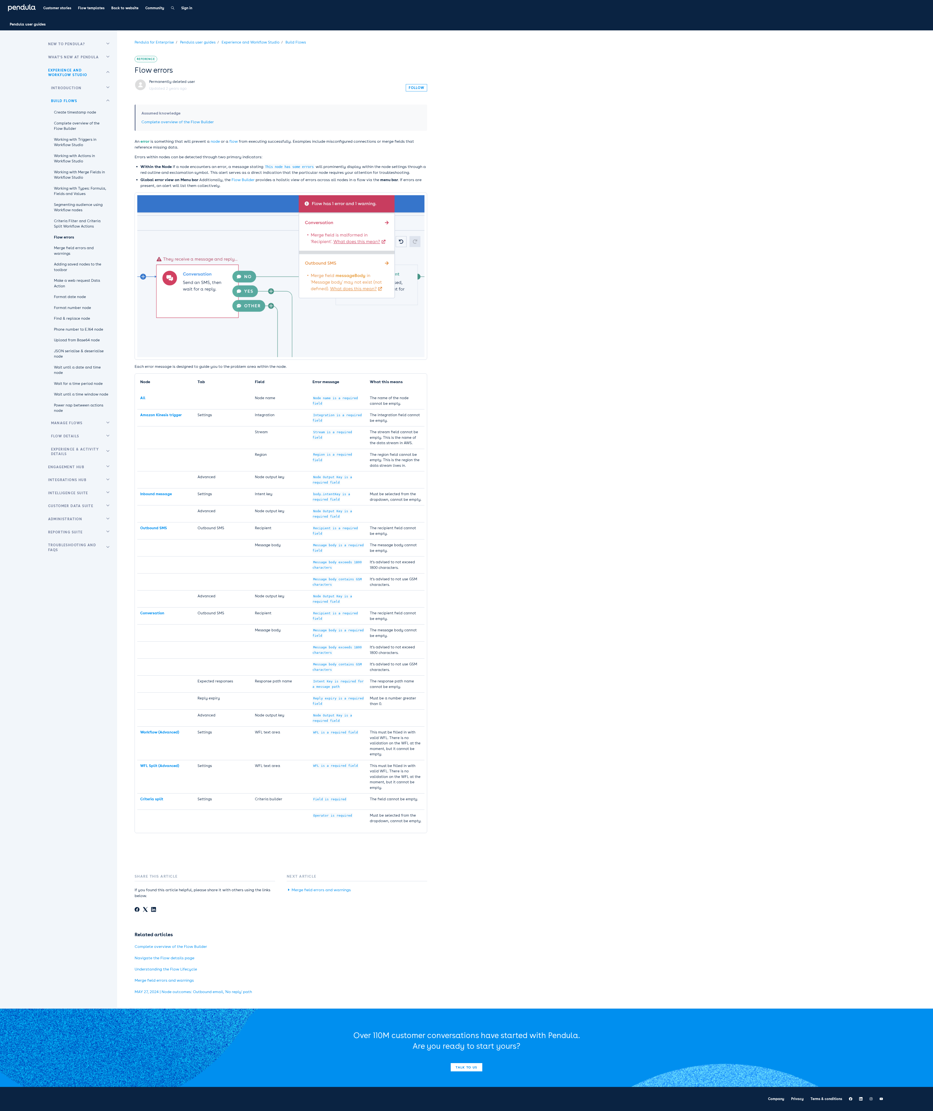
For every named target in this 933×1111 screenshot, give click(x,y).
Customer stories (57, 8)
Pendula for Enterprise (154, 42)
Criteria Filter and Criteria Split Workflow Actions (77, 224)
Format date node (70, 297)
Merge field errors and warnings (321, 890)
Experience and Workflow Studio (250, 42)
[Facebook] (137, 910)
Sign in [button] (186, 8)
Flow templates (91, 8)
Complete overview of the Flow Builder (177, 122)
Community (154, 8)
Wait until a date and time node (77, 370)
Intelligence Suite (68, 493)
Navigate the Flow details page (164, 958)
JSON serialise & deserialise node (79, 354)
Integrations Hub (67, 480)
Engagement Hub (66, 467)
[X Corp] (145, 910)
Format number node (72, 308)
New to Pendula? (66, 44)
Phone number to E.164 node (78, 329)
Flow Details (65, 436)
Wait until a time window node (81, 394)
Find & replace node (72, 318)
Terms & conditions (826, 1099)
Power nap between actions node (78, 408)
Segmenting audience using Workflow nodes (78, 207)
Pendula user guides (28, 24)
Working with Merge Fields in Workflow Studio (79, 175)
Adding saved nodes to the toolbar (77, 267)
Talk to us (466, 1067)
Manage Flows (67, 423)
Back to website (124, 8)
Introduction (66, 88)
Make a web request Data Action (77, 283)
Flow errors (64, 237)
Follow (416, 88)
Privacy (797, 1099)
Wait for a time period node (78, 383)
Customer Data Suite (71, 506)
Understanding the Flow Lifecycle (166, 969)
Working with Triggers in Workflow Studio (75, 142)
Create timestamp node (75, 112)
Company (776, 1099)
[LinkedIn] (153, 910)
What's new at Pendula (73, 57)
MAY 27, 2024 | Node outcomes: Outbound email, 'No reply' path (193, 991)
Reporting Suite (65, 532)
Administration (65, 519)
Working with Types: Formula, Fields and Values (80, 191)
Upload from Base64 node (77, 340)
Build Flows (295, 42)
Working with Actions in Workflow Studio (74, 159)
